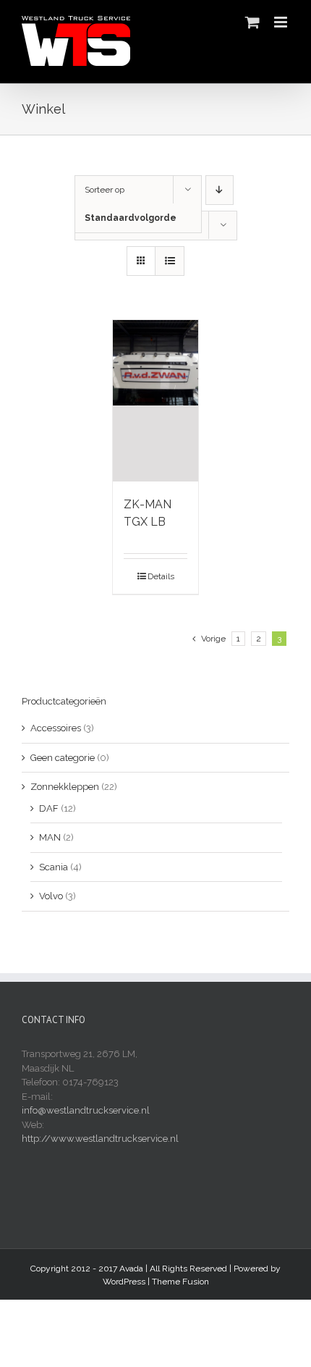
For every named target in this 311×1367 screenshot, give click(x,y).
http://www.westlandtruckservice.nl (100, 1138)
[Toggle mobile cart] (252, 22)
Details (161, 576)
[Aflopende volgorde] (219, 190)
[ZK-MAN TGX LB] (155, 400)
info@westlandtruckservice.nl (86, 1110)
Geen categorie (62, 757)
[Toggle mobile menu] (281, 22)
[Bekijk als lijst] (170, 261)
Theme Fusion (180, 1281)
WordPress (124, 1281)
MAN (50, 837)
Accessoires (55, 728)
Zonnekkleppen (64, 786)
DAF (49, 808)
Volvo (51, 896)
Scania (53, 867)
